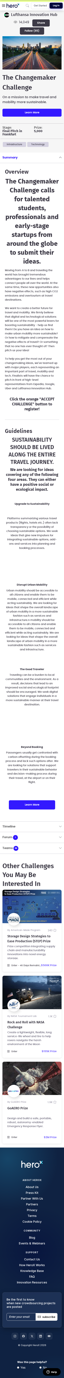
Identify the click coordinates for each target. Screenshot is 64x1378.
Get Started (40, 5)
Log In (56, 5)
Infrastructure (14, 144)
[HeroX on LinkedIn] (40, 1336)
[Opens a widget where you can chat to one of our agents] (52, 1372)
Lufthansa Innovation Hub (34, 15)
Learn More (32, 112)
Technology (38, 144)
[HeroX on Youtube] (49, 1336)
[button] (3, 5)
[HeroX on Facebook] (23, 1336)
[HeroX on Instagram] (15, 1336)
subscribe (48, 1317)
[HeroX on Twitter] (32, 1336)
